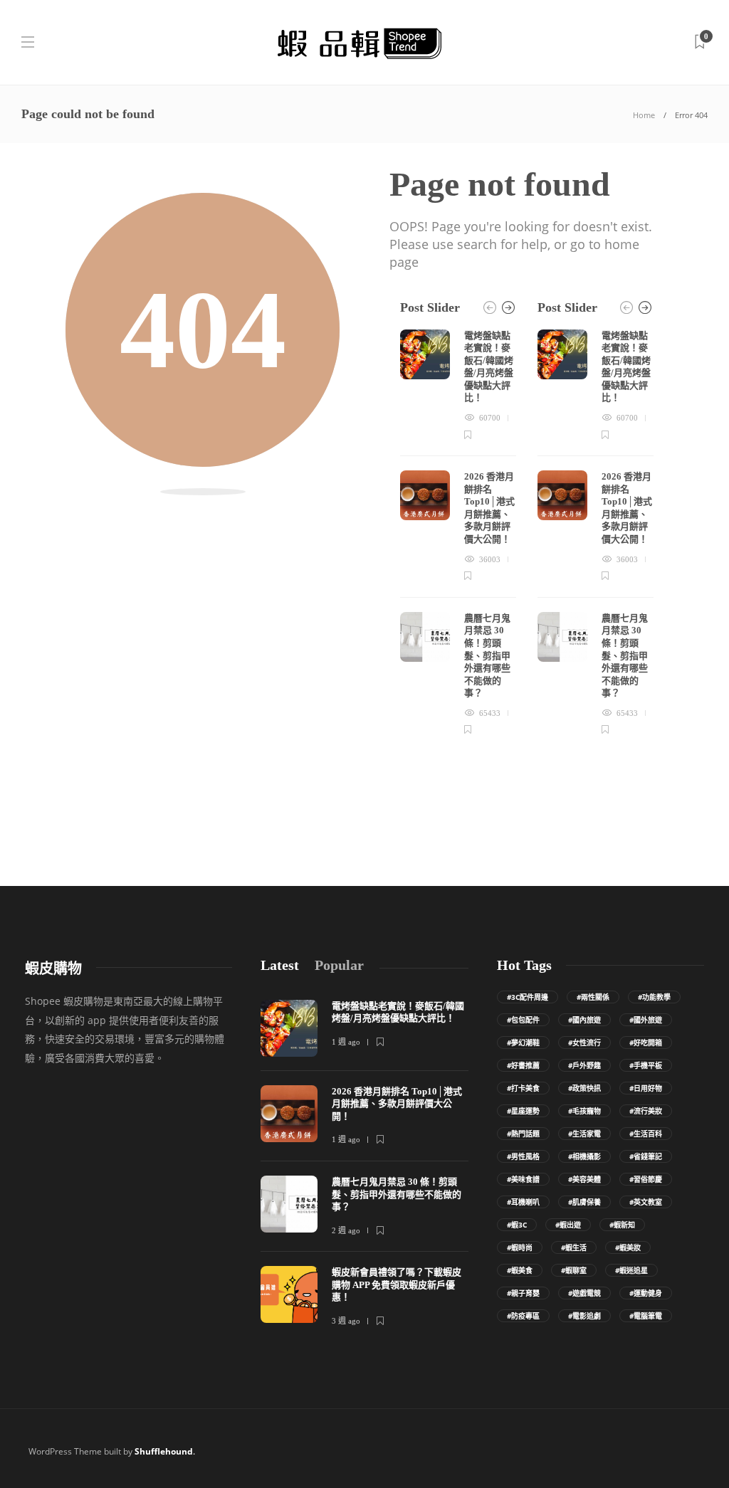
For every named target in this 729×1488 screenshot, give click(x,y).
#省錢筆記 (645, 1156)
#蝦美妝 (628, 1247)
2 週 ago (346, 1230)
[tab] (280, 965)
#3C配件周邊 (527, 997)
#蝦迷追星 (631, 1270)
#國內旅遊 (584, 1020)
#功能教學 (654, 997)
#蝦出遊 (568, 1225)
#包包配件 (523, 1020)
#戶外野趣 (584, 1065)
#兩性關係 (593, 997)
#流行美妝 (645, 1111)
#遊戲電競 (584, 1293)
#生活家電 (584, 1134)
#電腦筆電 (645, 1316)
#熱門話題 (523, 1134)
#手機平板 (645, 1065)
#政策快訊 (584, 1088)
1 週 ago (346, 1042)
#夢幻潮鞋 (523, 1043)
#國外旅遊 (645, 1020)
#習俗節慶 (645, 1179)
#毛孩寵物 (584, 1111)
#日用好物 (645, 1088)
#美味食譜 (523, 1179)
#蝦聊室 (574, 1270)
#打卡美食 (523, 1088)
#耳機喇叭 (523, 1202)
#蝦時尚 (520, 1247)
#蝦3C (517, 1225)
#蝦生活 (574, 1247)
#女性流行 (584, 1043)
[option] (458, 533)
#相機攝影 (584, 1156)
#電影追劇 (584, 1316)
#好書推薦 (523, 1065)
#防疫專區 (523, 1316)
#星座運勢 (523, 1111)
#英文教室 (645, 1202)
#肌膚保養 (584, 1202)
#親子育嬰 (523, 1293)
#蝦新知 (622, 1225)
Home (644, 115)
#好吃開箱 (645, 1043)
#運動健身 (645, 1293)
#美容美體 (584, 1179)
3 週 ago (346, 1320)
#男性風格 (523, 1156)
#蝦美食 (520, 1270)
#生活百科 (645, 1134)
